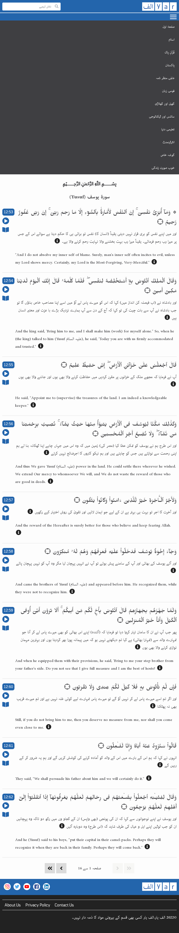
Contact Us (64, 905)
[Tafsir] (5, 231)
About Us (13, 905)
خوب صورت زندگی (163, 167)
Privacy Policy (37, 905)
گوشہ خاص (168, 155)
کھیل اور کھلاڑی (165, 103)
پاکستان (170, 65)
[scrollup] (5, 927)
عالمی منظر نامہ (165, 78)
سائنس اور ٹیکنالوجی (162, 116)
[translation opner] (57, 242)
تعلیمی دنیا (168, 129)
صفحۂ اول (168, 26)
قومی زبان (168, 91)
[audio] (5, 222)
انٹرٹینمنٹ (168, 142)
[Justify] (57, 6)
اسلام (172, 39)
